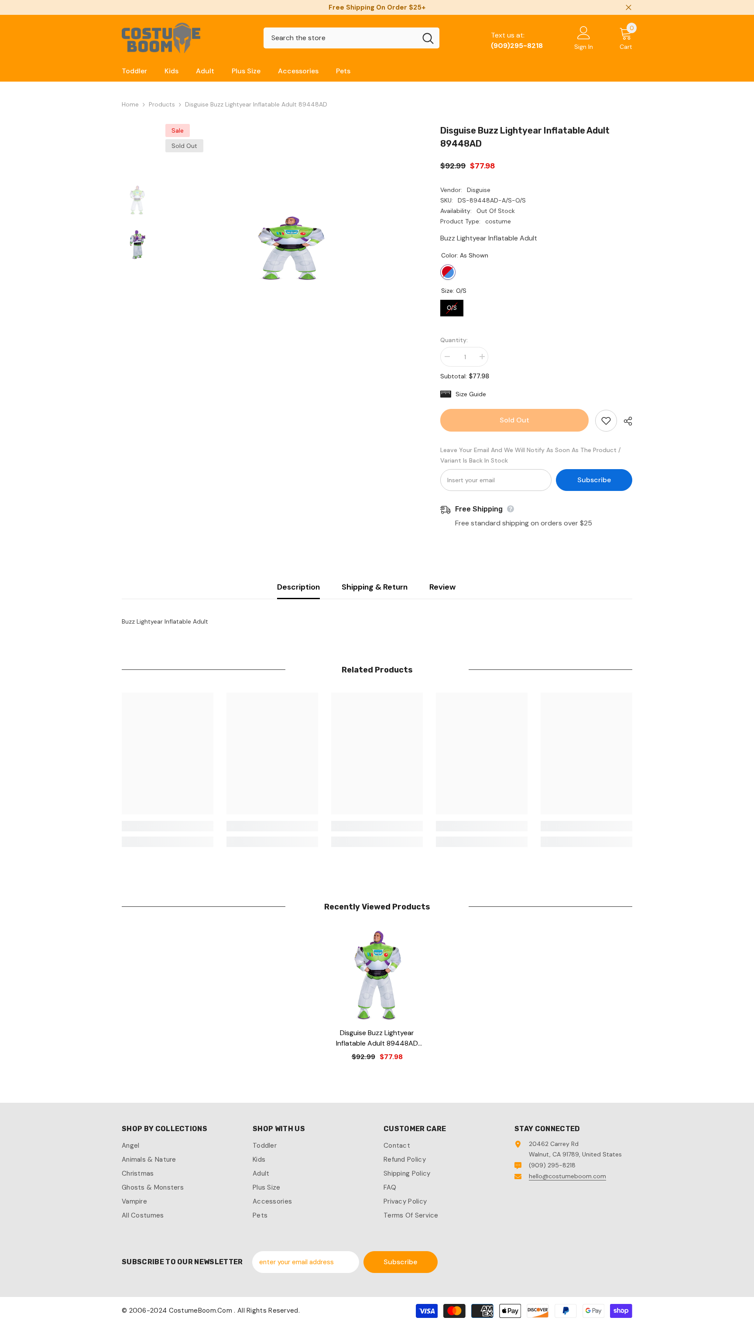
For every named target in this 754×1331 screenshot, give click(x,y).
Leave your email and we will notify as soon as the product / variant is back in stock (530, 455)
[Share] (624, 421)
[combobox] (340, 37)
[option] (290, 248)
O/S (452, 306)
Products (162, 104)
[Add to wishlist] (606, 421)
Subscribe (594, 479)
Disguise (478, 190)
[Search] (351, 37)
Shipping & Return (375, 587)
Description (298, 587)
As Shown (448, 272)
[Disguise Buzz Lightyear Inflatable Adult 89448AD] (377, 975)
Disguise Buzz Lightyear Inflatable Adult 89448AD (377, 1038)
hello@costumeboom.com (567, 1176)
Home (130, 104)
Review (442, 587)
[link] (167, 826)
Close (628, 7)
